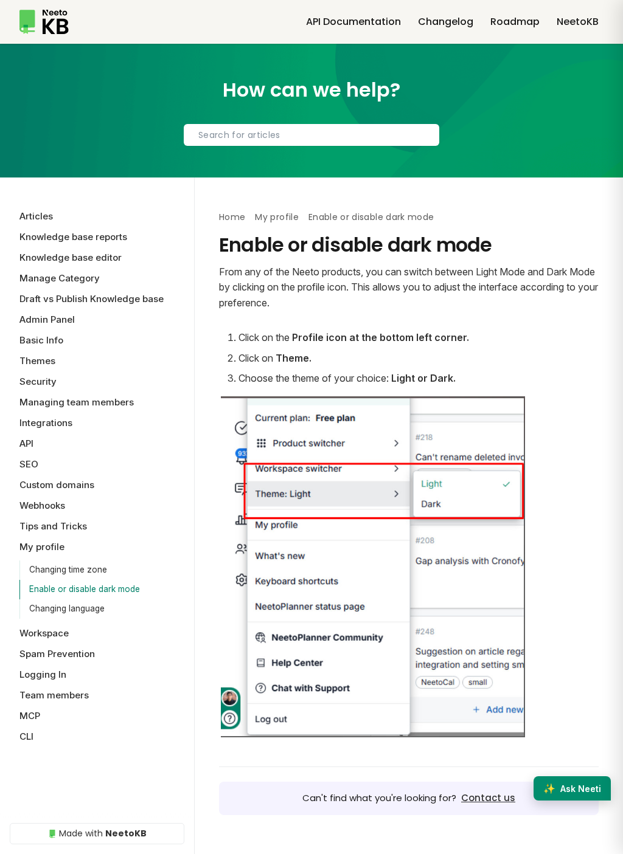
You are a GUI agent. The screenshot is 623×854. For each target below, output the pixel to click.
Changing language (67, 608)
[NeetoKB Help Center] (44, 22)
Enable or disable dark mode (84, 589)
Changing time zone (68, 569)
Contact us (488, 797)
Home (232, 217)
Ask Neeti (572, 788)
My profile (277, 217)
